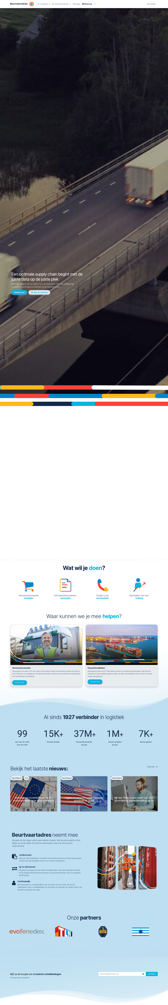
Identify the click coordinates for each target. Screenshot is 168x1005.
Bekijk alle (151, 767)
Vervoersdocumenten (29, 597)
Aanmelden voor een (139, 597)
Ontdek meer (19, 682)
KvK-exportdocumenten (65, 597)
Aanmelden (151, 4)
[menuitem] (44, 4)
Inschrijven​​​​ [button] (152, 974)
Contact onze (102, 597)
